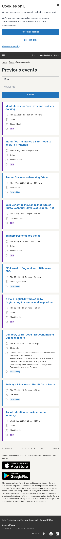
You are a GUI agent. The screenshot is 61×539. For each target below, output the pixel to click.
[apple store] (30, 465)
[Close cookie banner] (58, 5)
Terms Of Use (46, 520)
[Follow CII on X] (44, 534)
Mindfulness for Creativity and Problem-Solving (30, 108)
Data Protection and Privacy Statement (20, 520)
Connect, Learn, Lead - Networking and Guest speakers (30, 336)
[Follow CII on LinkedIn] (57, 534)
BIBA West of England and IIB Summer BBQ (28, 270)
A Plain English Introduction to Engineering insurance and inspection (29, 300)
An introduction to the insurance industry (26, 414)
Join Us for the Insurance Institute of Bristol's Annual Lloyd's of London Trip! (30, 206)
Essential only (30, 40)
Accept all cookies (30, 32)
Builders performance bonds (23, 235)
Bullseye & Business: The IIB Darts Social (30, 384)
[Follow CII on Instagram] (51, 534)
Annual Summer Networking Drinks (27, 177)
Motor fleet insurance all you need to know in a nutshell (28, 143)
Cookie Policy (8, 525)
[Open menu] (3, 55)
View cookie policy (11, 46)
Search (30, 94)
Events (11, 62)
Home (4, 62)
